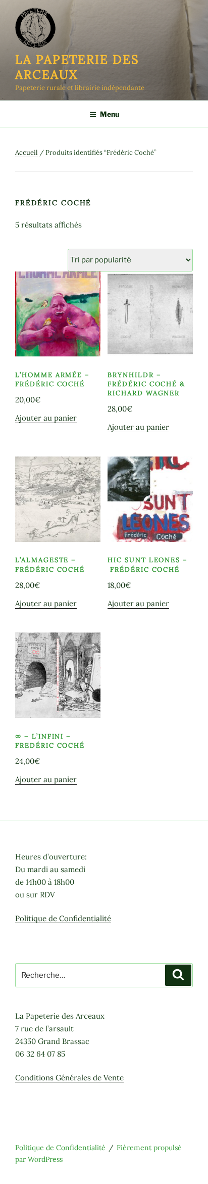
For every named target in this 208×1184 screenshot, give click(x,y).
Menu (109, 114)
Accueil (26, 152)
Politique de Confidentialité (63, 918)
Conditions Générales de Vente (69, 1077)
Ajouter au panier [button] (46, 418)
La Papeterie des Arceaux (77, 67)
